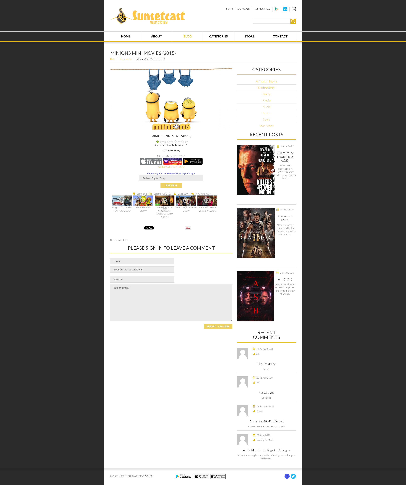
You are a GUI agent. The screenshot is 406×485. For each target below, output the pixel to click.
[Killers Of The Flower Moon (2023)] (256, 170)
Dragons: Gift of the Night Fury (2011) (121, 209)
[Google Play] (277, 10)
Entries (243, 8)
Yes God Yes (266, 392)
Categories (218, 36)
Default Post (183, 193)
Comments (262, 8)
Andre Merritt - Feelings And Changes (266, 450)
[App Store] (285, 10)
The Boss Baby (266, 364)
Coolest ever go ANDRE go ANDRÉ (266, 426)
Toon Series (266, 126)
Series (266, 113)
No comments (203, 193)
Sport (266, 119)
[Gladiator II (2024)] (256, 233)
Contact (280, 36)
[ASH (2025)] (255, 296)
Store (249, 36)
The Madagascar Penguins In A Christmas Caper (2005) (165, 212)
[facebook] (287, 476)
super (266, 368)
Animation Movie (266, 81)
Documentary (266, 87)
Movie (266, 100)
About (156, 36)
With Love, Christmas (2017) (186, 209)
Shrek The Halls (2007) (143, 209)
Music (266, 106)
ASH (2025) (285, 279)
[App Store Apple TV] (294, 10)
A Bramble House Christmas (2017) (207, 209)
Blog (187, 36)
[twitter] (293, 476)
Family (266, 94)
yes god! (266, 397)
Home (125, 36)
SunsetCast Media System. (126, 475)
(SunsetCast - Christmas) (171, 166)
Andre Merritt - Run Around (266, 421)
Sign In (229, 8)
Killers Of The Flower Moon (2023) (285, 156)
